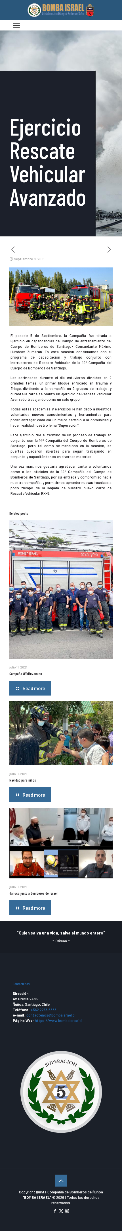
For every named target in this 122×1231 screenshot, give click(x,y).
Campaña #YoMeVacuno (25, 673)
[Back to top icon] (61, 1181)
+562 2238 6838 (43, 1009)
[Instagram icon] (67, 1210)
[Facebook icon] (55, 1210)
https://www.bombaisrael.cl (58, 1020)
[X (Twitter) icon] (61, 1210)
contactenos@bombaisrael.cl (50, 1015)
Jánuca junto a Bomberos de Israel (33, 893)
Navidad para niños (22, 780)
